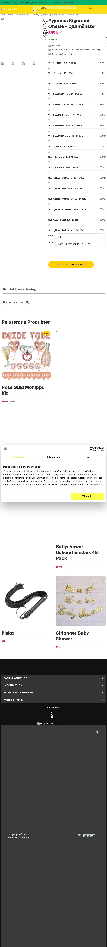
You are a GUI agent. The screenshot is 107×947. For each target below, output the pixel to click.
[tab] (54, 290)
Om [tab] (88, 457)
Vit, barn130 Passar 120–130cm (65, 126)
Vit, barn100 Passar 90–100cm (65, 94)
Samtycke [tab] (18, 457)
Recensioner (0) (16, 302)
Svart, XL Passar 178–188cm (63, 220)
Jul (26, 15)
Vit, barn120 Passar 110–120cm (65, 115)
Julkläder (34, 15)
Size (50, 242)
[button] (53, 678)
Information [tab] (53, 457)
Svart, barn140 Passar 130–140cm (67, 199)
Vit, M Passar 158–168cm (62, 63)
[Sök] (34, 10)
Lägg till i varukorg (71, 264)
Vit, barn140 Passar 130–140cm (66, 136)
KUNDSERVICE (13, 700)
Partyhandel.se (15, 678)
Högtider (19, 15)
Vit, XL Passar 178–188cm (62, 84)
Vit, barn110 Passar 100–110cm (65, 105)
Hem (2, 15)
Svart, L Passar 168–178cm (63, 167)
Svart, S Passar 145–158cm (63, 147)
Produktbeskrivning (19, 289)
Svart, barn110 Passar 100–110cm (67, 209)
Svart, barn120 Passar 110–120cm (67, 230)
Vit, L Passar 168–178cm (61, 73)
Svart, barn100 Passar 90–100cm (66, 178)
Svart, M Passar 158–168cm (63, 157)
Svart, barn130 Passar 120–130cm (67, 188)
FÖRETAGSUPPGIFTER (18, 692)
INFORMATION (13, 685)
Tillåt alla (87, 496)
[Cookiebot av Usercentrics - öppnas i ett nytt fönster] (91, 449)
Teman (10, 15)
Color (51, 235)
